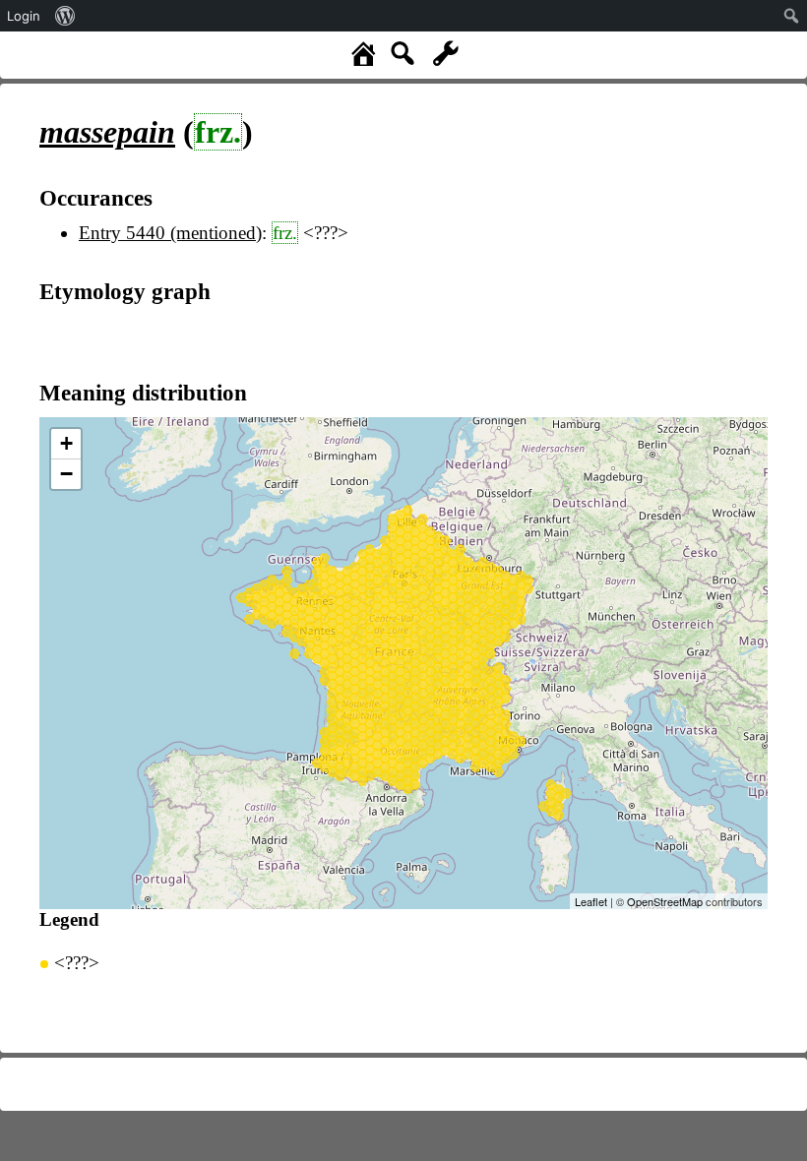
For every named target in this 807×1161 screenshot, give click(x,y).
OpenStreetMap (665, 901)
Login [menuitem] (23, 16)
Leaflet (591, 901)
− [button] (66, 473)
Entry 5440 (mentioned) (170, 232)
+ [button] (66, 443)
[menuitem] (65, 15)
